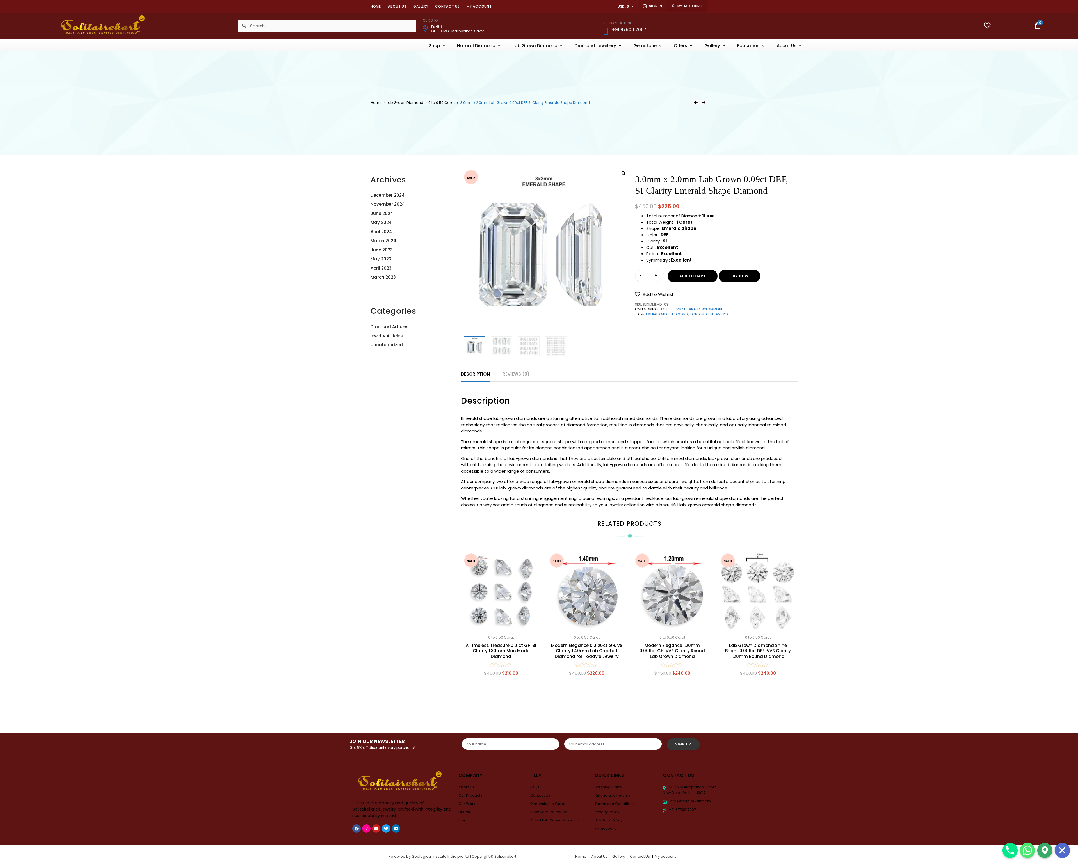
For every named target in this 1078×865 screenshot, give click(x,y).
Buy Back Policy (608, 820)
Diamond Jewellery (595, 46)
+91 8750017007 (682, 809)
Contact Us (447, 6)
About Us (397, 6)
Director (465, 811)
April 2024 (381, 232)
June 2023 (382, 250)
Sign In (655, 6)
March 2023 (383, 277)
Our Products (470, 795)
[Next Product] (703, 102)
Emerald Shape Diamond (667, 314)
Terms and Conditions (615, 803)
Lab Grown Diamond (535, 46)
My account (479, 6)
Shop (434, 46)
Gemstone (645, 46)
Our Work (467, 803)
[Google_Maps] (1044, 850)
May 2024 (381, 222)
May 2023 (381, 259)
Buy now (739, 276)
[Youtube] (376, 828)
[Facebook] (356, 828)
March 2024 (383, 241)
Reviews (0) (516, 374)
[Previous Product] (696, 102)
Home (376, 6)
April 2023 (381, 268)
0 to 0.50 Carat (441, 102)
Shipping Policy (608, 787)
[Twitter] (386, 828)
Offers (680, 46)
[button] (654, 294)
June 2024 (382, 213)
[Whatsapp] (1027, 850)
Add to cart (692, 276)
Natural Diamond (476, 46)
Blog (462, 820)
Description (475, 374)
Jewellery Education (548, 811)
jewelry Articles (387, 336)
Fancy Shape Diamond (709, 314)
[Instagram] (366, 828)
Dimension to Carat (547, 803)
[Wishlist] (987, 26)
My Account (689, 6)
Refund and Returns (612, 795)
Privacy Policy (607, 811)
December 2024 (388, 195)
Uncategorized (387, 345)
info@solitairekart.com (690, 801)
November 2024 (388, 204)
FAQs (535, 787)
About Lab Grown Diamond (554, 820)
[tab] (475, 374)
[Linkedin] (396, 828)
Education (748, 46)
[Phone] (1010, 850)
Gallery (420, 6)
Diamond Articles (389, 326)
